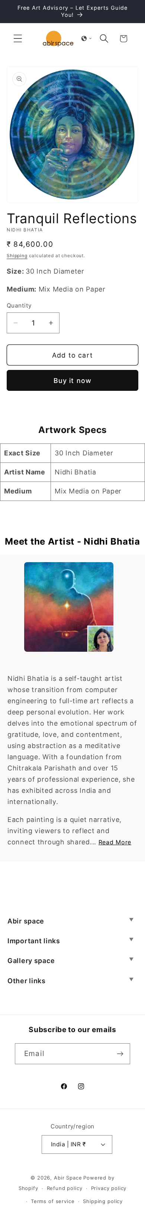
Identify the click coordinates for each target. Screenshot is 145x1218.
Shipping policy (103, 1201)
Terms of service (52, 1201)
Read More (115, 842)
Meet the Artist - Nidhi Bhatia (72, 541)
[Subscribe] (120, 1053)
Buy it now (73, 380)
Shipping (17, 255)
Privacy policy (109, 1188)
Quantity (19, 305)
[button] (18, 39)
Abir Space (68, 1178)
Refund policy (65, 1188)
